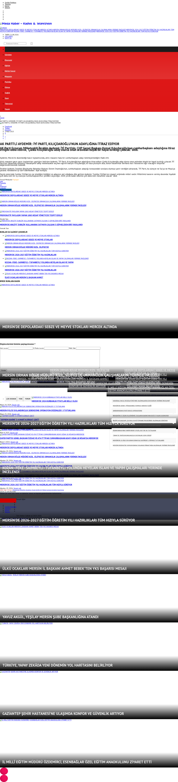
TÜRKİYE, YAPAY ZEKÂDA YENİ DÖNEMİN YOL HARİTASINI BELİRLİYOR (150, 384)
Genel (2, 118)
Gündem (8, 55)
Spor (7, 98)
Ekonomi (8, 60)
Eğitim (7, 65)
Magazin (8, 76)
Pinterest (3, 186)
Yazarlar (8, 4)
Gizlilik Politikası (10, 2)
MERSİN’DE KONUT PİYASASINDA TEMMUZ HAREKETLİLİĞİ (132, 406)
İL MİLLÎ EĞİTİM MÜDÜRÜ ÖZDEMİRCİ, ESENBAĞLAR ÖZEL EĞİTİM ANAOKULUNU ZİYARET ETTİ (141, 389)
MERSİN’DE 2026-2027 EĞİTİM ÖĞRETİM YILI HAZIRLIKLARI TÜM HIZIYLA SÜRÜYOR (127, 31)
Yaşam (7, 109)
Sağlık (7, 93)
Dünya (7, 87)
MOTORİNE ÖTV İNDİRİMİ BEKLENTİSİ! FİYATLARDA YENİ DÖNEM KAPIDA (137, 425)
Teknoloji (9, 104)
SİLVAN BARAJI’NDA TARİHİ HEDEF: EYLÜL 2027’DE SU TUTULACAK (134, 430)
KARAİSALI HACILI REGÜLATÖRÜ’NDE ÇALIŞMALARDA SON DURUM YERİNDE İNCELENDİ (141, 401)
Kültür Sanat (10, 71)
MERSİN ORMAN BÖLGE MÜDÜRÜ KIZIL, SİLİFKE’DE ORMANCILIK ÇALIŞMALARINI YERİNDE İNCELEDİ (89, 30)
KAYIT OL (8, 38)
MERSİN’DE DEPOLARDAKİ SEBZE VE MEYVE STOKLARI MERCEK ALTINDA (26, 30)
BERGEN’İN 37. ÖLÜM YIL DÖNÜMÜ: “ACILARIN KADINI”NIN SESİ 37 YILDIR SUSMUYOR (141, 415)
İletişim (7, 8)
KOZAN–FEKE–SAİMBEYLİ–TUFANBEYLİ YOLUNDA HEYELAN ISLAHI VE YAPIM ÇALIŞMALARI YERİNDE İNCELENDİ (55, 31)
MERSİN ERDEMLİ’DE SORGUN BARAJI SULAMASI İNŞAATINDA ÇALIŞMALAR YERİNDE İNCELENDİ (144, 445)
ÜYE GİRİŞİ (9, 36)
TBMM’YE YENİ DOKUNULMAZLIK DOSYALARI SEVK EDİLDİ (132, 435)
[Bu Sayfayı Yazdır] (91, 135)
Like (1, 181)
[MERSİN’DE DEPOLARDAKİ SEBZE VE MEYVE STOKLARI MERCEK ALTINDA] (27, 191)
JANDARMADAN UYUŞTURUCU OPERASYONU (127, 410)
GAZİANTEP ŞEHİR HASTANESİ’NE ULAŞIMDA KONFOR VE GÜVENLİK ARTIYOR (94, 384)
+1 (1, 185)
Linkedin (3, 188)
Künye (7, 6)
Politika (8, 82)
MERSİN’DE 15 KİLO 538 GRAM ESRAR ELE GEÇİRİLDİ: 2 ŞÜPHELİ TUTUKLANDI (138, 440)
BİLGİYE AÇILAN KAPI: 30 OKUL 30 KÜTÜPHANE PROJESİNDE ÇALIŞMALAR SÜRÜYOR (140, 420)
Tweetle (3, 183)
